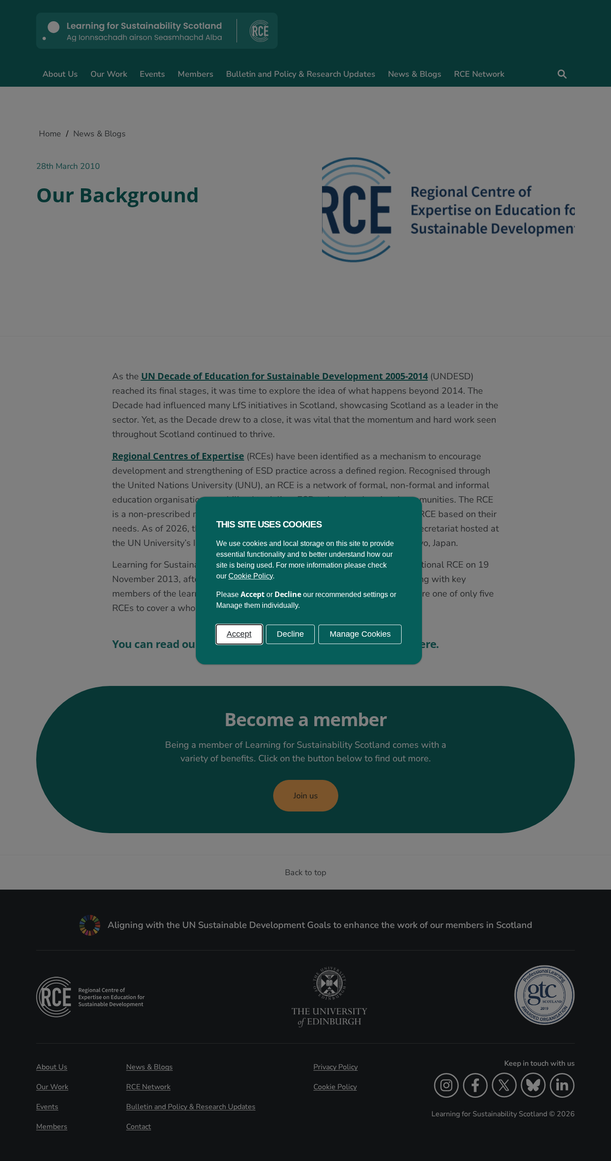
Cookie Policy (250, 576)
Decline (290, 634)
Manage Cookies (360, 634)
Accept (239, 634)
